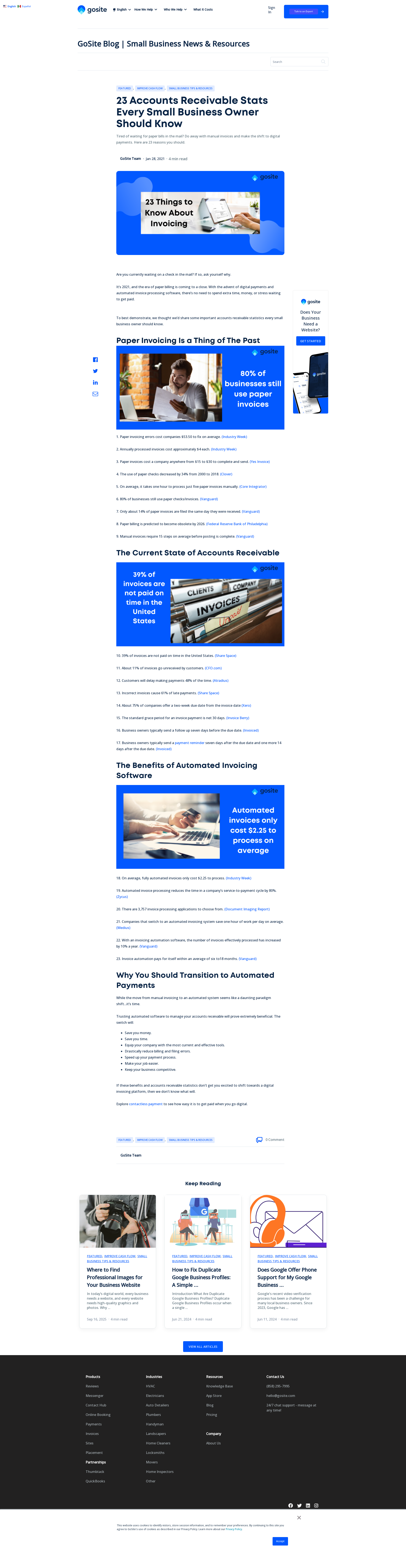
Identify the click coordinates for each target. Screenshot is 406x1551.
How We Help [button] (143, 9)
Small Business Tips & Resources (191, 88)
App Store (214, 1395)
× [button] (299, 1517)
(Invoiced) (251, 730)
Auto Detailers (157, 1405)
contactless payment (146, 1104)
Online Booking (98, 1414)
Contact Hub (96, 1405)
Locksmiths (155, 1452)
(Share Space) (225, 655)
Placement (94, 1452)
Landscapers (156, 1433)
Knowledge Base (219, 1386)
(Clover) (226, 474)
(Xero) (246, 705)
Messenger (94, 1395)
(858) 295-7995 (278, 1386)
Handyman (155, 1424)
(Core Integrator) (252, 486)
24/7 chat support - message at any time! (291, 1408)
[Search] (323, 61)
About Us (213, 1443)
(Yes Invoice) (260, 461)
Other (150, 1481)
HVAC (150, 1386)
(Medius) (123, 927)
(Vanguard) (209, 499)
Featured (124, 88)
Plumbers (153, 1414)
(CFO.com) (213, 668)
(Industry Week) (234, 436)
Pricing (211, 1414)
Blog (210, 1405)
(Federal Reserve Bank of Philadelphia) (236, 524)
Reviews (92, 1386)
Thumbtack (95, 1471)
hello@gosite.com (280, 1395)
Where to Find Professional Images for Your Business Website (115, 1277)
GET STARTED (310, 341)
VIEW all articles (203, 1347)
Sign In (271, 9)
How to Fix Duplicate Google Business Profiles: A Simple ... (201, 1277)
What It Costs (203, 9)
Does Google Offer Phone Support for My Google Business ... (287, 1277)
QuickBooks (95, 1481)
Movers (152, 1462)
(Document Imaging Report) (247, 909)
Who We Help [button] (173, 9)
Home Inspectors (160, 1471)
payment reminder (189, 742)
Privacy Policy (234, 1529)
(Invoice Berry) (237, 718)
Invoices (92, 1433)
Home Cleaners (158, 1443)
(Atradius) (220, 680)
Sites (89, 1443)
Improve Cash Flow (150, 88)
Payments (94, 1424)
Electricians (155, 1395)
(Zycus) (122, 896)
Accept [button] (280, 1541)
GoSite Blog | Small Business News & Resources (164, 43)
